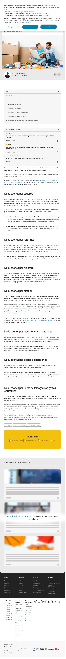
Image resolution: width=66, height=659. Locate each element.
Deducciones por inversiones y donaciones (18, 112)
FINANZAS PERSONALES (31, 440)
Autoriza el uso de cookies (19, 516)
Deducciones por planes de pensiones (17, 116)
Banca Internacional (19, 631)
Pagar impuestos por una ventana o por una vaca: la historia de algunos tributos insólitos (30, 136)
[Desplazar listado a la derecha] (57, 440)
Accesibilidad (6, 650)
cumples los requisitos (46, 339)
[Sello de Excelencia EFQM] (46, 650)
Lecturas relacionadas (13, 129)
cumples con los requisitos (49, 259)
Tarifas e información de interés (18, 615)
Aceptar (48, 27)
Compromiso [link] (7, 590)
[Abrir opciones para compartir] (55, 74)
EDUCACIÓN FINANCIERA (20, 425)
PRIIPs (17, 637)
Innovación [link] (7, 592)
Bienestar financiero (53, 589)
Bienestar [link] (6, 583)
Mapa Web (23, 648)
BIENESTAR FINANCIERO (34, 425)
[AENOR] (37, 650)
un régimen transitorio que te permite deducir (38, 320)
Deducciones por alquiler (14, 108)
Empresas (18, 608)
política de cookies (26, 22)
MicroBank (28, 608)
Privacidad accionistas (16, 652)
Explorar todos (23, 592)
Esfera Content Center (8, 609)
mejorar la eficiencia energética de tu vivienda (44, 245)
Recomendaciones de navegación (17, 650)
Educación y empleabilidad (52, 586)
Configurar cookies (14, 27)
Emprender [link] (7, 588)
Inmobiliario (36, 583)
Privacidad (7, 652)
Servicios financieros (38, 590)
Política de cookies (8, 646)
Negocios (18, 610)
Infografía (21, 585)
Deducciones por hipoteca (14, 104)
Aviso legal (15, 646)
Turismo (35, 585)
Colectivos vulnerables (54, 583)
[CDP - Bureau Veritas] (58, 650)
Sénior (49, 581)
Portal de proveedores (28, 616)
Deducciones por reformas (14, 100)
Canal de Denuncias (8, 654)
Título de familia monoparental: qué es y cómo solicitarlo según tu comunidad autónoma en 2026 (30, 147)
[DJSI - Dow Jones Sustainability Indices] (51, 650)
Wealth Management (19, 624)
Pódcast (21, 590)
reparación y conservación (27, 309)
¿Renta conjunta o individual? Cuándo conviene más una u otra (25, 158)
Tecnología (36, 588)
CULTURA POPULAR (44, 440)
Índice (7, 91)
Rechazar (30, 27)
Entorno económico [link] (9, 581)
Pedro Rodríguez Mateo (19, 73)
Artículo (21, 581)
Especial (21, 583)
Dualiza (27, 621)
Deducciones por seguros (14, 96)
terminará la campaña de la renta (39, 168)
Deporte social (51, 591)
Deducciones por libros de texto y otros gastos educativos (22, 120)
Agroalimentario (37, 581)
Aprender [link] (6, 585)
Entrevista (21, 588)
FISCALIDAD (8, 425)
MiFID (17, 635)
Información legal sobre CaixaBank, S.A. (11, 648)
